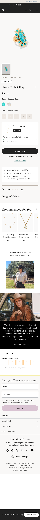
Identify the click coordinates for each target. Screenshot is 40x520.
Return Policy (26, 173)
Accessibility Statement (26, 463)
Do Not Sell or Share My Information (20, 468)
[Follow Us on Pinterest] (22, 451)
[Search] (26, 10)
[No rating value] (16, 189)
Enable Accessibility (32, 1)
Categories (12, 77)
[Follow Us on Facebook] (12, 451)
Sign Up (20, 408)
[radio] (4, 104)
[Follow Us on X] (17, 451)
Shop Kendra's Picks (20, 344)
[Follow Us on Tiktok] (27, 451)
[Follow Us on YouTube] (32, 451)
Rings (19, 77)
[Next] (36, 209)
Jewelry (4, 77)
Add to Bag (20, 151)
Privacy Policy (23, 402)
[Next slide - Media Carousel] (36, 273)
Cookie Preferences (24, 465)
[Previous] (30, 209)
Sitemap (12, 465)
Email (5, 386)
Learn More (29, 445)
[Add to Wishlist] (35, 87)
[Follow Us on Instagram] (8, 451)
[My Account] (30, 10)
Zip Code (6, 394)
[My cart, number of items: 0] (33, 10)
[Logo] (4, 10)
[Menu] (37, 10)
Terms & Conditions (8, 402)
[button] (5, 362)
